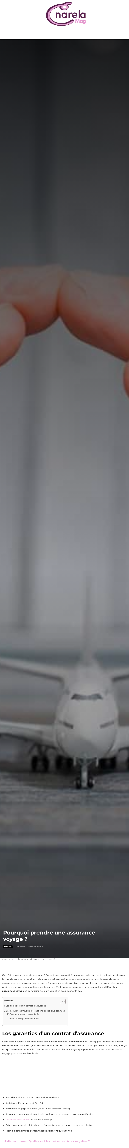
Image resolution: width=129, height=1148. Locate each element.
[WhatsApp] (27, 965)
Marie (22, 946)
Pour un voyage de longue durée (24, 1014)
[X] (12, 965)
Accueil (5, 959)
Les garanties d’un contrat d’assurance (26, 1006)
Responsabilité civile (17, 1119)
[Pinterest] (20, 965)
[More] (34, 965)
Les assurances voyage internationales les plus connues (35, 1011)
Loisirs (7, 947)
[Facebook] (5, 965)
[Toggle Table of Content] (61, 1001)
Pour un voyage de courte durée (24, 1018)
